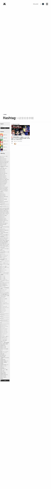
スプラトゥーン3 (2, 271)
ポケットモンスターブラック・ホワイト (5, 323)
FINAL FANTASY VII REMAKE (4, 188)
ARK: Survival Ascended (3, 163)
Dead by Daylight (3, 174)
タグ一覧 (5, 380)
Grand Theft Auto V (3, 195)
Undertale (5, 240)
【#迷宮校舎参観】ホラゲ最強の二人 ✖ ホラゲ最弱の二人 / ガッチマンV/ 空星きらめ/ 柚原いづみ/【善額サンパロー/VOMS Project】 (20, 138)
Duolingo (2, 180)
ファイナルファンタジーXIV (4, 306)
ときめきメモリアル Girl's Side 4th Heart (5, 249)
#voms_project (35, 4)
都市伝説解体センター (3, 368)
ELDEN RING (5, 180)
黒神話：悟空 (2, 374)
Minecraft (2, 210)
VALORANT (2, 241)
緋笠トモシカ (5, 134)
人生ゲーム (2, 342)
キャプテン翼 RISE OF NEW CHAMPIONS (4, 259)
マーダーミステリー (3, 327)
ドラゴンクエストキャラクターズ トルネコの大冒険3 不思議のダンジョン (5, 294)
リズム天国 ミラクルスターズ (4, 337)
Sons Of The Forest (3, 234)
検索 (5, 128)
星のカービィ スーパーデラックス (4, 351)
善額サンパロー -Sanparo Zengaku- (18, 141)
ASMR (1, 168)
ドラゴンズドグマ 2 (3, 297)
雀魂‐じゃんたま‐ (3, 369)
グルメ (6, 266)
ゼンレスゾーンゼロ (3, 286)
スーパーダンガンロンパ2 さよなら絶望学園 (5, 274)
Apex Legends (2, 162)
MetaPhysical (7, 209)
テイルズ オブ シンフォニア (4, 289)
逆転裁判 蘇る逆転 (3, 359)
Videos (5, 114)
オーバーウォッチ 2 (3, 257)
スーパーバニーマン (3, 275)
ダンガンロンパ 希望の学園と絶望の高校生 (5, 288)
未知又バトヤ (5, 150)
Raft (1, 224)
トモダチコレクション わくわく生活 (4, 292)
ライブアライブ (2, 335)
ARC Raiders (6, 162)
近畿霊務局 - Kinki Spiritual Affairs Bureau (5, 358)
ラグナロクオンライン (3, 336)
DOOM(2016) (7, 179)
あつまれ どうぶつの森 (6, 244)
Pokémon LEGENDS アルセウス (4, 220)
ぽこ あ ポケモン (3, 250)
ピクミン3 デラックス (6, 303)
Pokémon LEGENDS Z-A (3, 219)
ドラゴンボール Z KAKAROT (4, 298)
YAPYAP (2, 244)
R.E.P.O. (7, 223)
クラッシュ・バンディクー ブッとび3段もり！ (5, 264)
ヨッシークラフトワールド (3, 333)
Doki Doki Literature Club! (4, 178)
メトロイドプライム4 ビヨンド (4, 328)
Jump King (2, 200)
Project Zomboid (3, 223)
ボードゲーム (2, 312)
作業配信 (8, 342)
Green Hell (2, 196)
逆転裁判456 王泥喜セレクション (4, 364)
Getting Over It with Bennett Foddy (4, 191)
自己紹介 (2, 356)
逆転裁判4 (2, 363)
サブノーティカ (7, 267)
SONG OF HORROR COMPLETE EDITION (4, 233)
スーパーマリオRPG (3, 278)
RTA (3, 224)
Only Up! (5, 213)
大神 (4, 345)
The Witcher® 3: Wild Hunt (4, 239)
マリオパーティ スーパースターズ (4, 326)
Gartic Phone (2, 189)
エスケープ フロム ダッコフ (4, 256)
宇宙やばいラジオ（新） (3, 347)
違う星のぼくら (2, 367)
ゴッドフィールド (3, 267)
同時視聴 (2, 345)
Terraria (7, 234)
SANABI (2, 225)
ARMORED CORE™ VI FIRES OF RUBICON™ (4, 166)
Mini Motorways (6, 210)
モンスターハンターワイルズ (4, 331)
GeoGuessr (6, 189)
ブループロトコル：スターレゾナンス (5, 307)
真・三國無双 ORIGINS (3, 355)
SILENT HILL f (6, 230)
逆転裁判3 (6, 362)
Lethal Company (3, 202)
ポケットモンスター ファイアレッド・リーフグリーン (5, 318)
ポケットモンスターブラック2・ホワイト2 (5, 322)
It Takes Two (2, 197)
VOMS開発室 (6, 241)
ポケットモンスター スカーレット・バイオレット (5, 316)
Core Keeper (2, 173)
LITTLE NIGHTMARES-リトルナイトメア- (5, 206)
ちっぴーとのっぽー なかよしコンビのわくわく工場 (5, 247)
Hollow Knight (6, 196)
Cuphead (6, 173)
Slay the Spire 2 (3, 231)
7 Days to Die (2, 157)
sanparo (15, 144)
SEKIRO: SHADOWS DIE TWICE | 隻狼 (5, 227)
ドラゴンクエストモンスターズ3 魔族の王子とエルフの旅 (5, 296)
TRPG (1, 240)
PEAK (6, 215)
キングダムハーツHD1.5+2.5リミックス (5, 261)
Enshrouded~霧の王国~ (3, 183)
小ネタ (2, 350)
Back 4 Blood (5, 168)
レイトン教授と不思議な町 (4, 340)
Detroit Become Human (3, 175)
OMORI (2, 213)
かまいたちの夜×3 (6, 245)
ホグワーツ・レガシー (3, 311)
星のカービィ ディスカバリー (4, 352)
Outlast (8, 213)
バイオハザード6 (3, 301)
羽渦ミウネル (5, 137)
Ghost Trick (2, 192)
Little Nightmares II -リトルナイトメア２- (5, 204)
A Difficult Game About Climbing (5, 161)
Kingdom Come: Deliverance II (4, 201)
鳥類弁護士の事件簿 (3, 373)
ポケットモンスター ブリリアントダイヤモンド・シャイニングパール (5, 320)
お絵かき (2, 245)
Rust (5, 224)
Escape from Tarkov (3, 184)
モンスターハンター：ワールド (4, 332)
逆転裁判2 (2, 362)
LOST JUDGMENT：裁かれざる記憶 (5, 208)
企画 (5, 342)
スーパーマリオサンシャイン (4, 279)
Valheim (8, 240)
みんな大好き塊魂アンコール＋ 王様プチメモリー (5, 252)
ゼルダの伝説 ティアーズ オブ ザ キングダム (5, 281)
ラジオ (7, 336)
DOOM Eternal (2, 179)
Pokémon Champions (3, 218)
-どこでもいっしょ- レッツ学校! (4, 156)
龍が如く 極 (6, 374)
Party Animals (2, 215)
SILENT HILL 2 (2, 230)
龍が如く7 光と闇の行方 (3, 377)
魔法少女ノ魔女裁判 (3, 372)
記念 (4, 356)
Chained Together (3, 169)
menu (47, 4)
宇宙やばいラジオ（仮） (3, 346)
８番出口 (2, 378)
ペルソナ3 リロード (3, 308)
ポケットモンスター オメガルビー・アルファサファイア (5, 314)
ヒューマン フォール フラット (4, 302)
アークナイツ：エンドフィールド (4, 255)
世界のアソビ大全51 (3, 341)
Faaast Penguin (3, 185)
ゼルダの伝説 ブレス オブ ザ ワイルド (5, 282)
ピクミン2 (2, 303)
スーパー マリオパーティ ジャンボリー (5, 272)
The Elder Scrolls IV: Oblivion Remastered (4, 236)
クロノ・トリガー (3, 266)
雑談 (6, 369)
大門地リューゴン (5, 140)
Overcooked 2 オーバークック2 (4, 214)
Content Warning (3, 170)
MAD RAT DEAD (3, 209)
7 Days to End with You (3, 158)
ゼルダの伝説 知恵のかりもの (4, 285)
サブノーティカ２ (3, 268)
